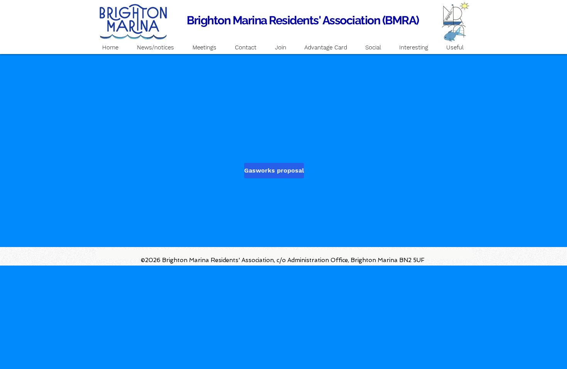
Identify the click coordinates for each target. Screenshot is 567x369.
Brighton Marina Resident (250, 20)
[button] (204, 47)
